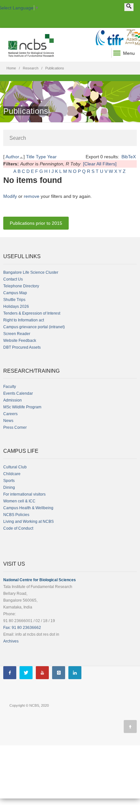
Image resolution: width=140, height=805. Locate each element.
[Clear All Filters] (100, 163)
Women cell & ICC (19, 501)
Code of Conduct (18, 528)
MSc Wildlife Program (22, 407)
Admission (12, 400)
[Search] (128, 7)
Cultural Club (15, 467)
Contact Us (13, 279)
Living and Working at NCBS (28, 521)
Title (30, 156)
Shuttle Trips (14, 299)
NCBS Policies (16, 514)
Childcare (12, 474)
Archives (11, 641)
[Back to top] (130, 726)
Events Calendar (18, 393)
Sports (9, 480)
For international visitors (24, 494)
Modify (10, 196)
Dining (9, 487)
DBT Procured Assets (22, 347)
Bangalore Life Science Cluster (30, 272)
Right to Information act (23, 320)
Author (12, 156)
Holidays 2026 (16, 306)
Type (41, 156)
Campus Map (15, 293)
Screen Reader (16, 333)
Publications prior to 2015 (36, 223)
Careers (10, 414)
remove (31, 196)
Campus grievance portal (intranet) (34, 327)
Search (17, 138)
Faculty (9, 386)
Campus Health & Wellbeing (28, 508)
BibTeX (128, 156)
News (8, 420)
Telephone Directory (21, 286)
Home (11, 68)
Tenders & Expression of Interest (31, 313)
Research (30, 68)
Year (52, 156)
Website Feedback (19, 340)
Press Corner (15, 427)
